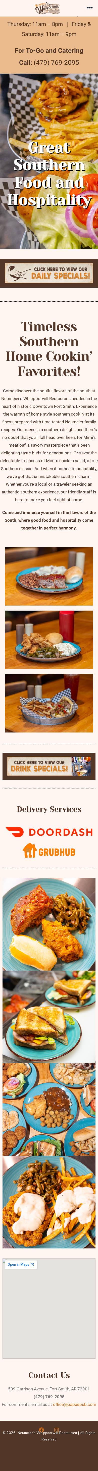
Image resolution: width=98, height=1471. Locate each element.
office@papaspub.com (74, 1404)
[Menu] (90, 8)
